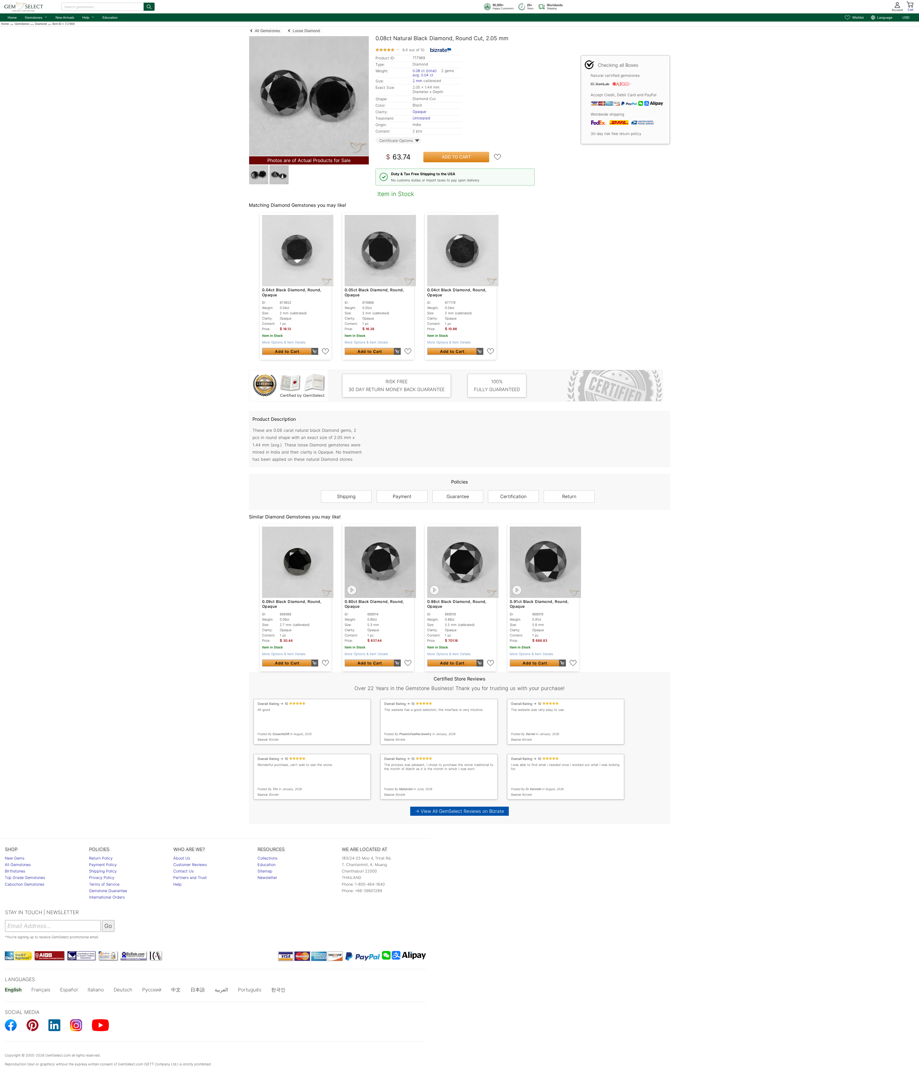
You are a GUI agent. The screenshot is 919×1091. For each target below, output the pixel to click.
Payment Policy (103, 864)
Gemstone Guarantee (108, 890)
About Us (181, 858)
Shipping (346, 496)
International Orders (107, 897)
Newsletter (267, 877)
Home (12, 17)
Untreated (421, 118)
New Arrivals (65, 17)
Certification (513, 496)
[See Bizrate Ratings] (441, 50)
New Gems (14, 858)
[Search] (149, 7)
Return (569, 496)
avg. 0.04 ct (423, 75)
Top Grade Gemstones (25, 877)
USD (905, 17)
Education (110, 17)
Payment (402, 496)
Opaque (419, 111)
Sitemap (265, 871)
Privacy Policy (101, 877)
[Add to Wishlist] (497, 157)
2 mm (417, 81)
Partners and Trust (190, 877)
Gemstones (36, 17)
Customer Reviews (190, 864)
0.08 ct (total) (425, 70)
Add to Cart (456, 156)
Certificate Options (396, 140)
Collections (267, 858)
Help (88, 17)
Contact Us (183, 871)
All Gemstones (18, 864)
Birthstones (15, 871)
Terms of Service (104, 884)
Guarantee (458, 496)
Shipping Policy (103, 871)
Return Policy (101, 858)
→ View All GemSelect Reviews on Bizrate (459, 811)
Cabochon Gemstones (24, 884)
